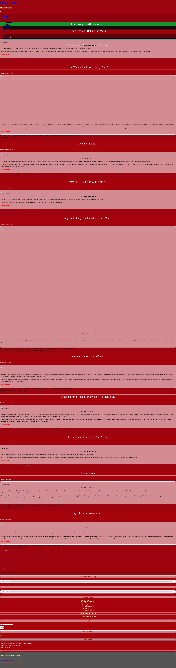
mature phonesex (61, 388)
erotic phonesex (3, 135)
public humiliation (14, 175)
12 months (5, 224)
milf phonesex (31, 59)
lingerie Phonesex (50, 428)
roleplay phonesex (68, 59)
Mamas (7, 27)
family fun (2, 390)
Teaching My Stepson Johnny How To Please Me (88, 396)
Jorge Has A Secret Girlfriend (88, 356)
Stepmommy (24, 430)
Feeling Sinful (6, 17)
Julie (12, 73)
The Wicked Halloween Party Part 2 (88, 67)
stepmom (19, 430)
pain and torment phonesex (50, 135)
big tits (7, 59)
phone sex (2, 175)
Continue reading (6, 54)
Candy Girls (5, 16)
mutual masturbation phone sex (26, 61)
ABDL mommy (6, 547)
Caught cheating (7, 507)
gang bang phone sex (34, 350)
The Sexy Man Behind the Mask (88, 30)
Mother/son (61, 545)
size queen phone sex (44, 350)
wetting (26, 175)
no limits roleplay (37, 61)
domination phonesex (24, 348)
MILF (26, 173)
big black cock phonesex (24, 350)
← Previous (5, 550)
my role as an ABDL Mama (88, 513)
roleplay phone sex (50, 173)
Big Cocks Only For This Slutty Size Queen (88, 218)
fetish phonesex (19, 135)
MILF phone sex (15, 61)
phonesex (55, 59)
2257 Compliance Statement (7, 660)
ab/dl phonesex (3, 545)
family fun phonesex (12, 388)
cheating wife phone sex (5, 61)
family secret (8, 390)
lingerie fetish (35, 428)
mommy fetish (14, 390)
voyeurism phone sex (37, 212)
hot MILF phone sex (4, 212)
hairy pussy (34, 388)
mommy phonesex (55, 545)
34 (3, 568)
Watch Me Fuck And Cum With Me (88, 181)
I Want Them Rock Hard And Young (88, 436)
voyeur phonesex (28, 212)
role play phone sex (35, 467)
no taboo (50, 59)
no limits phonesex (14, 212)
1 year (4, 443)
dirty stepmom (3, 430)
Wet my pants (21, 175)
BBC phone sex (3, 350)
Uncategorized (66, 173)
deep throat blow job (14, 348)
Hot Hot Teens (9, 22)
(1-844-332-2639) (92, 616)
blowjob (8, 348)
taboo (14, 137)
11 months (5, 149)
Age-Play (19, 545)
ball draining (3, 59)
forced (11, 137)
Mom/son (67, 428)
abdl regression (13, 547)
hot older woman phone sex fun (7, 467)
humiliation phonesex (19, 173)
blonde (5, 505)
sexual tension (44, 61)
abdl (1, 547)
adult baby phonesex (11, 545)
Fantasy (5, 137)
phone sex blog (60, 135)
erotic (1, 137)
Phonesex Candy (9, 2)
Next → (4, 570)
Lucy (12, 37)
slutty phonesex (76, 135)
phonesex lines (60, 59)
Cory (12, 149)
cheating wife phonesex (15, 59)
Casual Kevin (88, 473)
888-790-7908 (7, 647)
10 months (5, 37)
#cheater (2, 507)
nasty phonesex (41, 135)
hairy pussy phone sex (42, 388)
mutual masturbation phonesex (41, 59)
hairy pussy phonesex (52, 388)
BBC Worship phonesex (13, 350)
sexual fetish (21, 212)
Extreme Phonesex (12, 135)
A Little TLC (6, 19)
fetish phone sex (24, 59)
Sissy (7, 24)
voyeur (71, 210)
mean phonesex (27, 135)
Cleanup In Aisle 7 (88, 143)
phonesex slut (52, 505)
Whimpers (8, 26)
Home (4, 14)
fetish (8, 137)
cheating (14, 507)
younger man (43, 467)
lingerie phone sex (42, 428)
